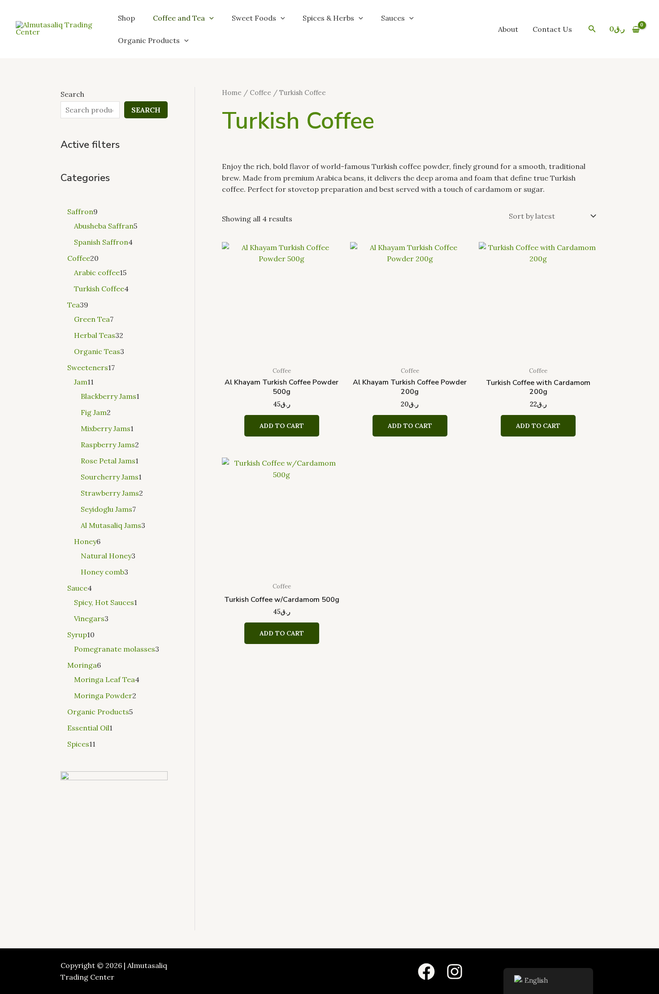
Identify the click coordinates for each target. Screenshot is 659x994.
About (508, 29)
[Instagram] (454, 971)
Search (72, 94)
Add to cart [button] (282, 426)
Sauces (393, 17)
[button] (209, 17)
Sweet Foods (254, 17)
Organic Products (149, 40)
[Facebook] (426, 971)
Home (232, 92)
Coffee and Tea (179, 17)
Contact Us (552, 29)
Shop (126, 17)
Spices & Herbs (328, 17)
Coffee (260, 92)
